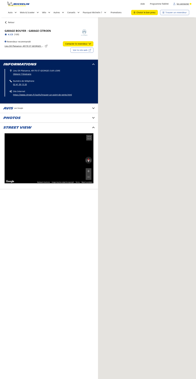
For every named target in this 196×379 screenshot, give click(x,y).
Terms (78, 182)
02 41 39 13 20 (20, 84)
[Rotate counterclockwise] (86, 160)
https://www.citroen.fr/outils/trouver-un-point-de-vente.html (42, 94)
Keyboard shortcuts (43, 182)
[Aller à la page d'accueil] (18, 3)
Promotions (116, 12)
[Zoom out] (88, 177)
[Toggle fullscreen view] (89, 138)
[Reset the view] (88, 160)
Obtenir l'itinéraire (22, 74)
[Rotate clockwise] (91, 160)
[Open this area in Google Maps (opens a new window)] (10, 181)
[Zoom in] (88, 171)
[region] (49, 158)
